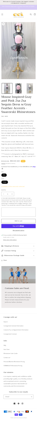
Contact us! (7, 357)
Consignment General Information (14, 326)
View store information (10, 240)
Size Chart (7, 349)
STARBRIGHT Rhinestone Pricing (13, 365)
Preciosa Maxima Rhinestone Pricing (14, 361)
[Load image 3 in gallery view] (30, 88)
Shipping (3, 163)
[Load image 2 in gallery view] (18, 88)
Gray (4, 182)
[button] (2, 14)
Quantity (3, 190)
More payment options (18, 230)
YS (4, 175)
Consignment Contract (10, 334)
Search (6, 322)
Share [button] (5, 260)
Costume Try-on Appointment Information (16, 330)
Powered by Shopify (23, 417)
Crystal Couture (16, 417)
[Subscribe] (31, 397)
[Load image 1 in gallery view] (7, 88)
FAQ (5, 345)
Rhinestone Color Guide (10, 353)
